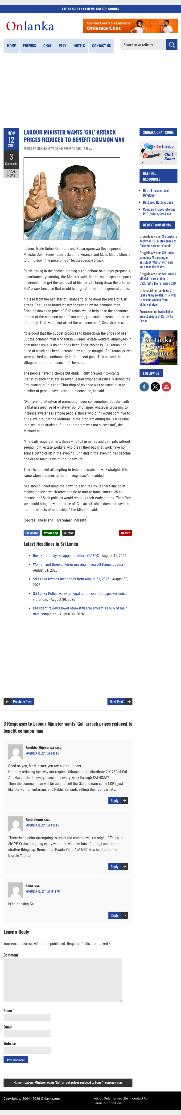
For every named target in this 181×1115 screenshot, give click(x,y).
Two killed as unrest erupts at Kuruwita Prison (156, 316)
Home (11, 45)
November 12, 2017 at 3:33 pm (42, 753)
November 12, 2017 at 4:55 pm (42, 825)
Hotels (79, 45)
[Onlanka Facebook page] (144, 384)
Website (10, 1043)
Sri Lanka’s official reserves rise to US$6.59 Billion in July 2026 (158, 278)
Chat (47, 45)
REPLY (125, 533)
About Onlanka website (111, 1098)
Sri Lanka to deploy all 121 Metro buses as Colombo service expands (158, 240)
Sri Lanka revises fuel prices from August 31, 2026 (71, 579)
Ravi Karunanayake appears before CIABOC (66, 556)
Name (9, 1010)
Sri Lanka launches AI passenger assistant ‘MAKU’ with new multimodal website (157, 259)
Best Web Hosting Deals (158, 202)
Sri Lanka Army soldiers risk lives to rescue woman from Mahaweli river (158, 297)
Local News (11, 173)
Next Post (116, 701)
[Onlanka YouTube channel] (166, 384)
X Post (68, 533)
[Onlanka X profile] (155, 384)
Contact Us (140, 1098)
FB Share (31, 533)
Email (9, 1027)
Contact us (101, 45)
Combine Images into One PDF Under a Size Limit (159, 211)
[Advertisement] (90, 90)
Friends (29, 45)
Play (62, 45)
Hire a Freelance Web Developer (156, 193)
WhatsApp (51, 533)
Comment (12, 955)
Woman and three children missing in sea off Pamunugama (78, 564)
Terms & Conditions (108, 1103)
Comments (11, 163)
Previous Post (22, 701)
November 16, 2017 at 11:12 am (43, 891)
